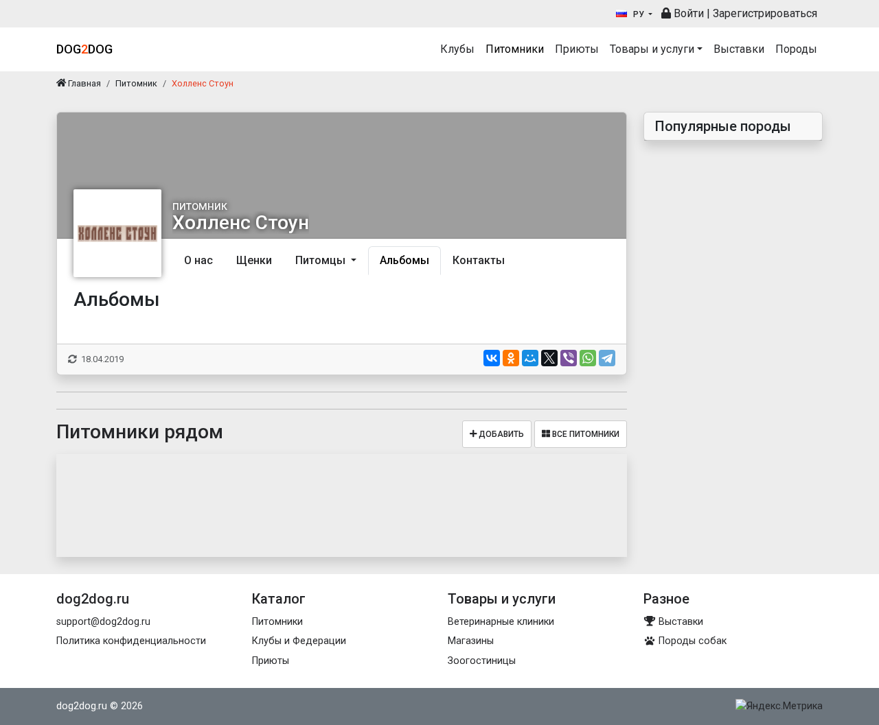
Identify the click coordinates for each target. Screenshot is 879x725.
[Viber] (568, 358)
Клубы (457, 49)
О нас (198, 260)
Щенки (254, 260)
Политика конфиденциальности (131, 641)
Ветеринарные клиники (501, 622)
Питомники (515, 49)
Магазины (471, 641)
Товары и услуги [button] (652, 49)
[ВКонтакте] (491, 358)
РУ (638, 14)
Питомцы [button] (321, 260)
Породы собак (691, 641)
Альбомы (404, 260)
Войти (687, 13)
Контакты (479, 260)
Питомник (136, 83)
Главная (83, 83)
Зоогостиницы (482, 661)
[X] (549, 358)
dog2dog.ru (81, 706)
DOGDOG (84, 49)
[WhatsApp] (588, 358)
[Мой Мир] (530, 358)
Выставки (739, 49)
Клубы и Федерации (299, 641)
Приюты (577, 49)
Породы (796, 49)
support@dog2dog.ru (103, 622)
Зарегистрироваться (765, 13)
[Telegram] (607, 358)
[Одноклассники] (511, 358)
